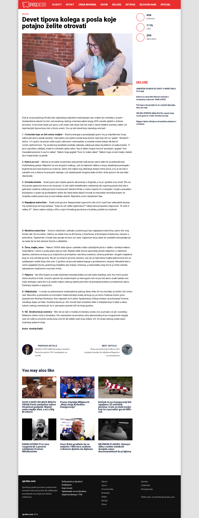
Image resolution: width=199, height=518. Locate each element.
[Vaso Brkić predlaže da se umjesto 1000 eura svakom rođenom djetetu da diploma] (77, 429)
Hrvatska (105, 493)
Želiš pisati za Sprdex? (72, 481)
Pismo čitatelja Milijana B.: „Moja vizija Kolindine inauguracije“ (75, 404)
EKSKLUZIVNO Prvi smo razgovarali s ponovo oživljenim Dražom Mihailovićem (35, 448)
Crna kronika (87, 4)
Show (104, 4)
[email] (165, 514)
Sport (70, 4)
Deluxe (116, 4)
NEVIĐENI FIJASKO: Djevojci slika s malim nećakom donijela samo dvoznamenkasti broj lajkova (114, 448)
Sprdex (144, 481)
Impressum (67, 488)
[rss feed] (176, 514)
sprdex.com (27, 514)
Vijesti (56, 4)
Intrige (130, 4)
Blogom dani (148, 4)
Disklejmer (67, 485)
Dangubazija (147, 489)
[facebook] (171, 514)
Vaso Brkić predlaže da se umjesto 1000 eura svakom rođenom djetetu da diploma (76, 446)
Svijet (104, 497)
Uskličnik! (145, 485)
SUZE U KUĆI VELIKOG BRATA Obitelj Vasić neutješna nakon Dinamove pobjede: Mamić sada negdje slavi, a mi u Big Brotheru (39, 407)
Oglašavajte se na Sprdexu (74, 491)
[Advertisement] (77, 107)
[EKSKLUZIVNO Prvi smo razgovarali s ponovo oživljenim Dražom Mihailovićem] (39, 429)
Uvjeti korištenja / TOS (72, 494)
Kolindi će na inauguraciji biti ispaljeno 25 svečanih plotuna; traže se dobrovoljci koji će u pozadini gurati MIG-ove (115, 407)
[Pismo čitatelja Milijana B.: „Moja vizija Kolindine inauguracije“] (77, 387)
